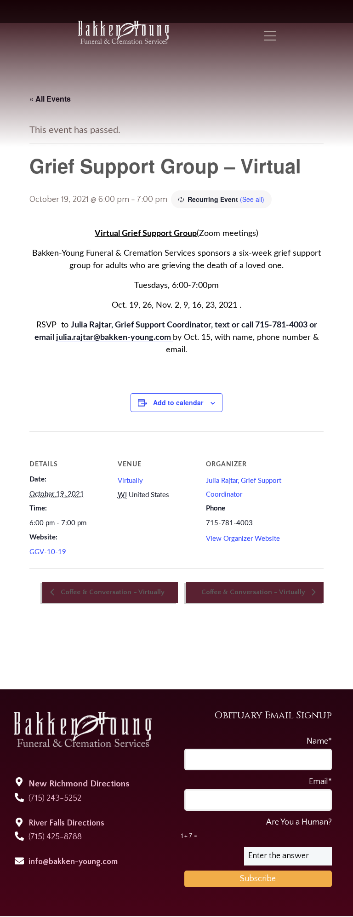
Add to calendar (178, 402)
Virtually (130, 480)
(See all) (252, 199)
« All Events (50, 98)
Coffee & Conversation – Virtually (112, 592)
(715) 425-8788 (55, 837)
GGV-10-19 (47, 552)
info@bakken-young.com (73, 861)
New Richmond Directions (79, 784)
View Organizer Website (243, 538)
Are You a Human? (256, 829)
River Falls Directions (66, 823)
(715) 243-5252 (54, 798)
